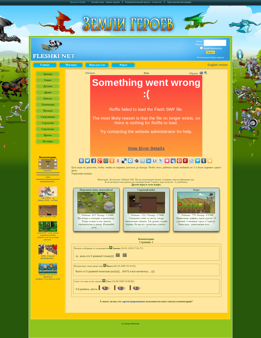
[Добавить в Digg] (142, 160)
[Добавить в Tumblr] (203, 160)
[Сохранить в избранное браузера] (209, 160)
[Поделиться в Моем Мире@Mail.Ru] (105, 160)
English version (218, 64)
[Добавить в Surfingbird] (197, 160)
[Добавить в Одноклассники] (111, 160)
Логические (115, 179)
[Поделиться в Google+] (99, 160)
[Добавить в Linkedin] (148, 160)
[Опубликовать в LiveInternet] (154, 160)
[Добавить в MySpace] (173, 160)
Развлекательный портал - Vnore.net (143, 2)
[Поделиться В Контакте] (81, 160)
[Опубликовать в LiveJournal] (160, 160)
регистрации (148, 179)
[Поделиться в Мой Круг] (130, 160)
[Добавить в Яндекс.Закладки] (118, 160)
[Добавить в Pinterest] (179, 160)
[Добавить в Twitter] (87, 160)
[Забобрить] (136, 160)
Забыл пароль (217, 57)
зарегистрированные (133, 301)
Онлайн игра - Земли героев (105, 2)
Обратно (193, 73)
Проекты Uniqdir (77, 2)
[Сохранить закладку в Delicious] (124, 160)
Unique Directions (131, 323)
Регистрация (203, 57)
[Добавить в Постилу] (185, 160)
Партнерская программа (179, 2)
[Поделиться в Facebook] (93, 160)
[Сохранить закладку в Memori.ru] (167, 160)
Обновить (90, 73)
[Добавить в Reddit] (191, 160)
